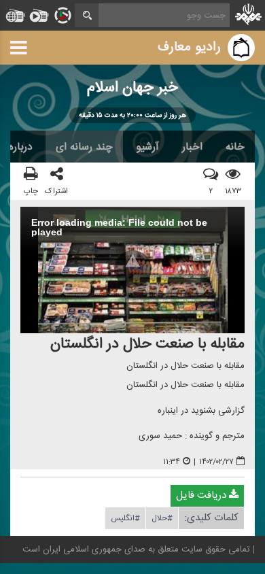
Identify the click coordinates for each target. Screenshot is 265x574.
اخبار (192, 147)
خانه (235, 147)
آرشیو (147, 147)
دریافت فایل (202, 495)
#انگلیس (125, 518)
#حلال (162, 518)
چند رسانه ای (84, 147)
